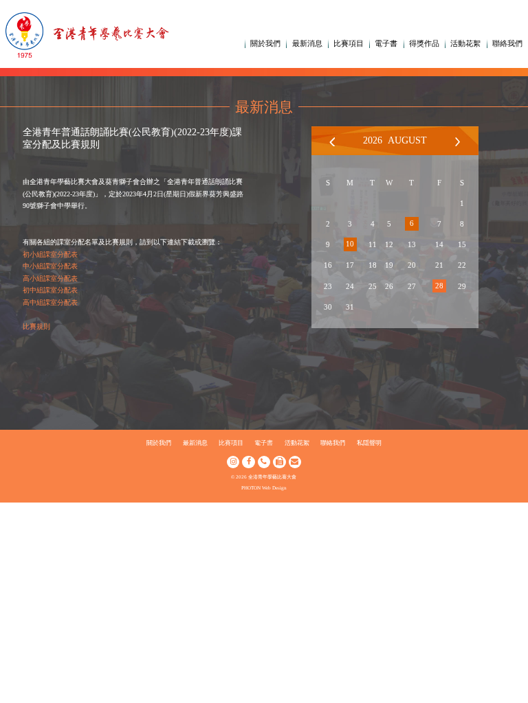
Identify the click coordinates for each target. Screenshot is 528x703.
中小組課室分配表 (50, 266)
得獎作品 (424, 43)
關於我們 (265, 43)
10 (350, 244)
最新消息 (307, 43)
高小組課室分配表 (50, 278)
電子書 (386, 43)
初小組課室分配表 (50, 254)
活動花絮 (465, 43)
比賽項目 (348, 43)
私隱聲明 (369, 442)
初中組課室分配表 (50, 290)
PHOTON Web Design (264, 488)
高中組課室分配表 (50, 302)
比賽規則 (36, 326)
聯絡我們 (507, 43)
